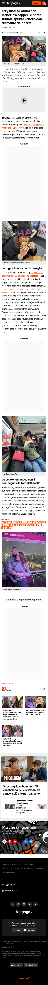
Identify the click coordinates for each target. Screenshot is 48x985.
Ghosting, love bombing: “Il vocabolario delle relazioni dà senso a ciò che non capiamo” (22, 790)
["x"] (20, 841)
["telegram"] (31, 841)
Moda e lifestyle (7, 683)
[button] (44, 33)
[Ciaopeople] (24, 978)
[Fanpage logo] (13, 3)
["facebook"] (26, 841)
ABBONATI (36, 3)
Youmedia (5, 864)
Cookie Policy (7, 868)
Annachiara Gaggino (15, 33)
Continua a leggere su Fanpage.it (24, 599)
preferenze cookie (8, 872)
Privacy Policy (29, 864)
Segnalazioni (16, 864)
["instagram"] (10, 841)
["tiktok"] (4, 841)
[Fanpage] (24, 912)
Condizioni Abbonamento (24, 868)
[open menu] (2, 3)
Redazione (39, 868)
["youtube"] (15, 841)
